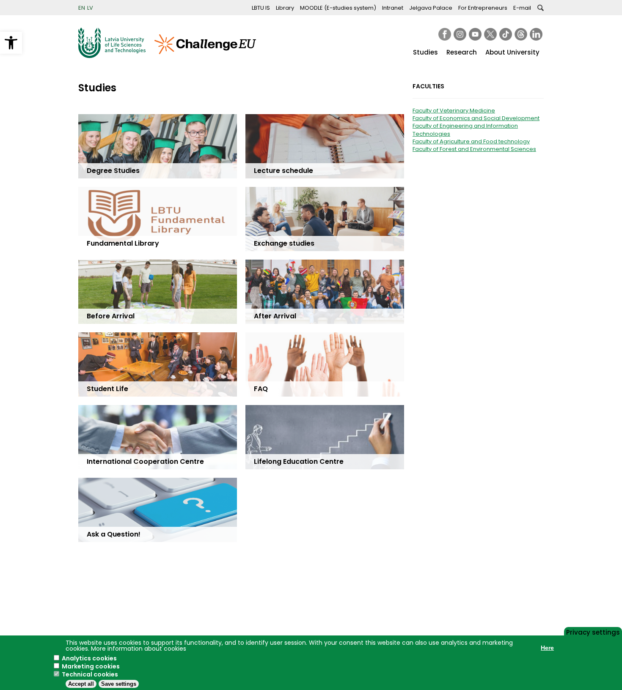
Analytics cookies (89, 658)
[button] (11, 43)
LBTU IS (261, 8)
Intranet (392, 8)
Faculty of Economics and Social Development (476, 118)
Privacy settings (593, 631)
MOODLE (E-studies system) (338, 8)
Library (285, 8)
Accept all (81, 684)
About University (512, 52)
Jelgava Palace (430, 8)
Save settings (118, 684)
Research (461, 52)
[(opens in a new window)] (444, 34)
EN (81, 8)
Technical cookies (90, 674)
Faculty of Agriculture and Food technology (471, 141)
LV (90, 8)
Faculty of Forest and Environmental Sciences (474, 149)
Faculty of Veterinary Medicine (454, 111)
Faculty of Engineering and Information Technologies (465, 129)
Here (547, 647)
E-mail (522, 8)
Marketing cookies (91, 666)
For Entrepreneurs (482, 8)
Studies (425, 52)
